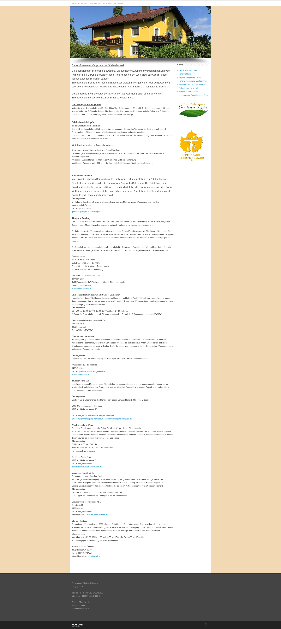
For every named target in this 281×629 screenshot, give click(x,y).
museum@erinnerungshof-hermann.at (87, 419)
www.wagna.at (97, 212)
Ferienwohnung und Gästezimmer (193, 81)
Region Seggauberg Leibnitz (191, 77)
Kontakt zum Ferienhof (188, 92)
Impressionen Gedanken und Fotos (194, 95)
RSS (206, 624)
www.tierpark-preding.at (81, 289)
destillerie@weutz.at (80, 467)
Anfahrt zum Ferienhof (188, 88)
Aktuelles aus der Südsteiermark (193, 84)
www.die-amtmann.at (80, 375)
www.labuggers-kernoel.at (97, 515)
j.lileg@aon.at (77, 586)
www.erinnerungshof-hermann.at (118, 419)
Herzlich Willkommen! (188, 70)
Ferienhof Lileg (185, 74)
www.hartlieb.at (94, 556)
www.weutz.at (96, 467)
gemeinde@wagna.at (80, 212)
